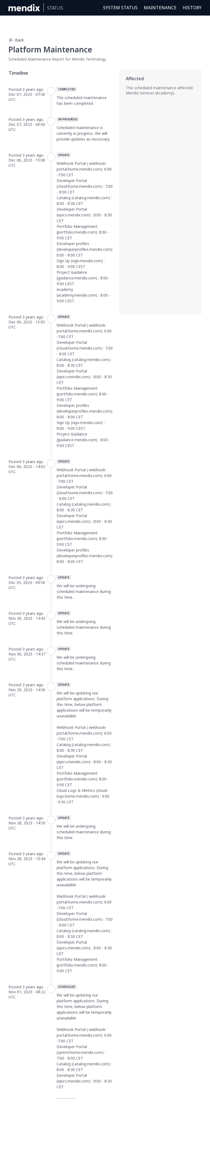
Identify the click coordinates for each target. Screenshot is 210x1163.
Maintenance (160, 8)
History (192, 8)
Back (19, 40)
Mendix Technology (89, 59)
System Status (120, 8)
